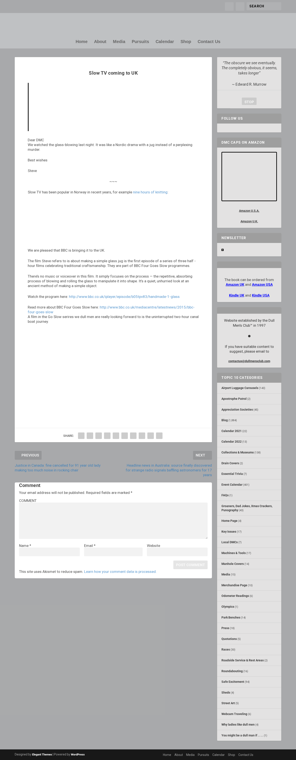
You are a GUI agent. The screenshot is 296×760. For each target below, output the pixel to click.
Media (119, 42)
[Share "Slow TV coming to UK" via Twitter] (90, 435)
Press (225, 628)
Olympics (227, 606)
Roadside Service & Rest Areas (242, 660)
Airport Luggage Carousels (239, 388)
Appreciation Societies (237, 409)
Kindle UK (236, 295)
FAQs (225, 495)
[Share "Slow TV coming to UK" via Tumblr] (107, 435)
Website (153, 545)
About (100, 42)
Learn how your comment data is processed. (120, 571)
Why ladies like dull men (238, 724)
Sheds (225, 692)
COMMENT (28, 500)
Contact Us (209, 42)
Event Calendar (231, 484)
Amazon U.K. (249, 221)
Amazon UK (235, 285)
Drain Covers (230, 463)
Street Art (228, 703)
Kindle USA (261, 295)
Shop (186, 42)
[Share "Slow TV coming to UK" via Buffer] (133, 435)
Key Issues (228, 531)
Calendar (165, 42)
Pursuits (140, 42)
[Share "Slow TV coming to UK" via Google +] (98, 435)
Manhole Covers (232, 564)
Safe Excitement (232, 681)
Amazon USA (262, 285)
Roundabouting (232, 671)
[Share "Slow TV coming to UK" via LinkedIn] (124, 435)
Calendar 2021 (231, 431)
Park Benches (230, 617)
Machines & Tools (233, 553)
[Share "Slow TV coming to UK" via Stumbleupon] (142, 435)
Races (225, 649)
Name (25, 545)
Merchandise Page (234, 585)
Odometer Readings (235, 596)
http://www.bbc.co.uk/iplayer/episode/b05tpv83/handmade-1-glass (124, 296)
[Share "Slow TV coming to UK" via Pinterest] (116, 435)
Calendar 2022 (231, 441)
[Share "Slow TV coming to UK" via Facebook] (81, 435)
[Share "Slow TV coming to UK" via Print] (159, 435)
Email (90, 545)
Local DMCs (229, 542)
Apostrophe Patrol (234, 398)
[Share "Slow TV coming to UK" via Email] (150, 435)
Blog (224, 420)
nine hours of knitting (150, 192)
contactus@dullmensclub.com (249, 361)
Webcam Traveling (234, 714)
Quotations (229, 639)
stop (248, 102)
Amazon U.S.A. (249, 210)
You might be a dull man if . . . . (242, 735)
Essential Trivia (232, 474)
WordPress (78, 754)
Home (82, 42)
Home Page (229, 520)
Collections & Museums (237, 452)
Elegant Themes (42, 754)
